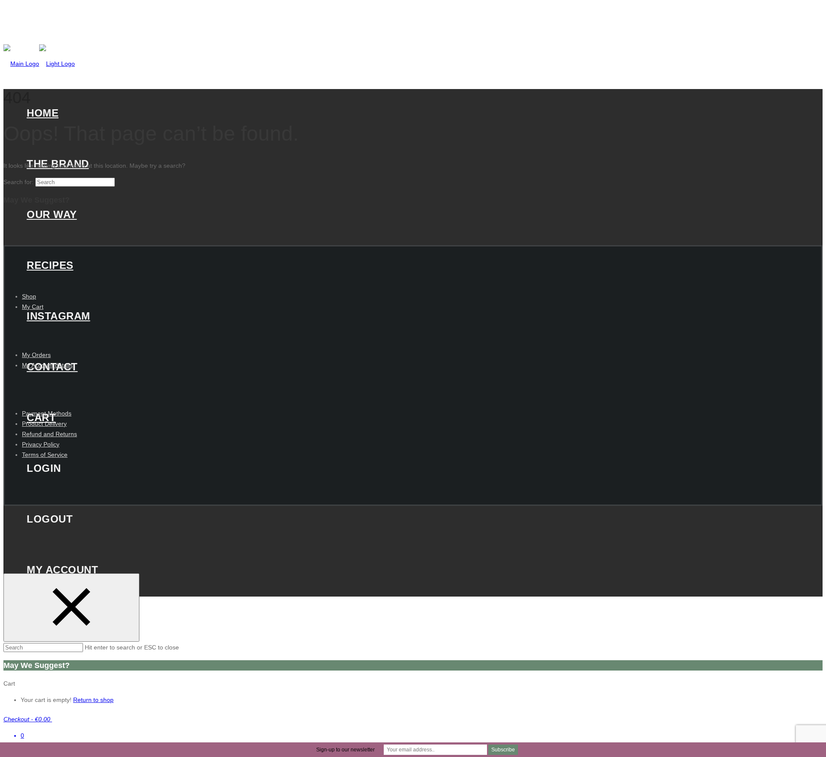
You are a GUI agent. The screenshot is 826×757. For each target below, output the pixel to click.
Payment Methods (46, 413)
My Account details (47, 365)
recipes (50, 265)
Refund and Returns (49, 434)
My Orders (36, 354)
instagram (58, 316)
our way (52, 214)
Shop (29, 296)
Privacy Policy (40, 444)
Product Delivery (44, 423)
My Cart (32, 306)
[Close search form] (71, 607)
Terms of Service (45, 454)
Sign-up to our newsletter (345, 750)
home (43, 113)
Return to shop (93, 699)
